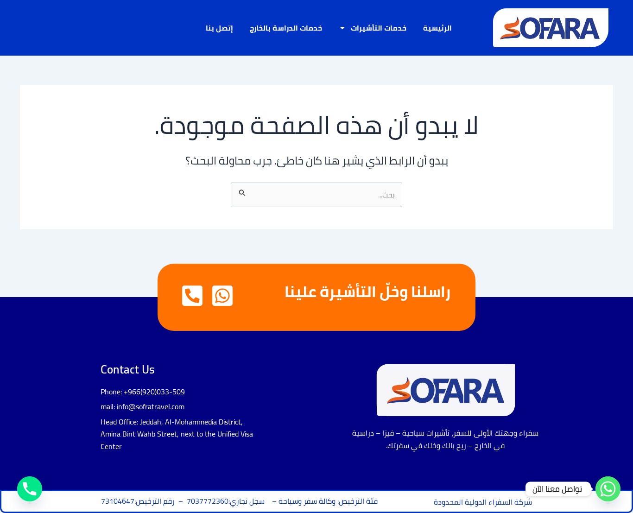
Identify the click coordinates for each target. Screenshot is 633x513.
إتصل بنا (219, 28)
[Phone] (29, 488)
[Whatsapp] (607, 488)
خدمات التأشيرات (378, 28)
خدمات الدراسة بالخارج (286, 28)
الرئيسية (437, 28)
